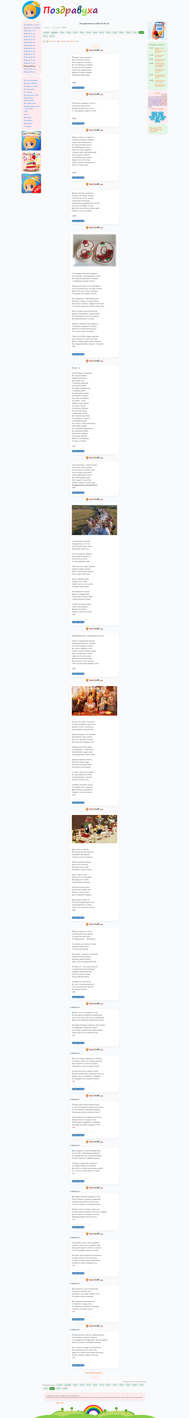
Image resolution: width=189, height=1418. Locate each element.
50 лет (108, 32)
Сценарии (27, 126)
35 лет (89, 32)
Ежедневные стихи (31, 95)
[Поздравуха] (31, 9)
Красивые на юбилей (32, 28)
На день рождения (31, 80)
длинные (64, 41)
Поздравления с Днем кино (159, 55)
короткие (73, 41)
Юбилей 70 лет (29, 60)
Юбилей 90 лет (29, 72)
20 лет (69, 32)
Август (157, 93)
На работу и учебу (31, 86)
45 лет (102, 32)
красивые (55, 32)
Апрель (163, 117)
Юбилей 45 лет (29, 48)
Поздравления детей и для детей (31, 107)
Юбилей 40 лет (29, 45)
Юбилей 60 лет (29, 57)
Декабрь (154, 115)
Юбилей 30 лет (29, 39)
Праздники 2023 (155, 128)
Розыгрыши (28, 120)
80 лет (141, 32)
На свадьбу (28, 92)
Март (157, 117)
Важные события (30, 83)
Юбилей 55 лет (29, 54)
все (45, 41)
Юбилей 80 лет (30, 66)
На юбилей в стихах (31, 25)
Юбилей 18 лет (29, 31)
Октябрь (154, 112)
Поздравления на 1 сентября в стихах (160, 70)
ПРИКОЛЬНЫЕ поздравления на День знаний (160, 65)
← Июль (153, 109)
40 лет (95, 32)
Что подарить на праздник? (155, 130)
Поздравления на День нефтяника (160, 85)
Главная (46, 27)
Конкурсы (27, 117)
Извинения (28, 123)
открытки (54, 41)
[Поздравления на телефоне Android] (157, 30)
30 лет (82, 32)
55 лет (115, 32)
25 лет (75, 32)
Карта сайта (60, 1403)
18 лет (62, 32)
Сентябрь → (161, 109)
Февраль (152, 117)
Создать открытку (78, 88)
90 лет (52, 36)
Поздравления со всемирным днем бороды (160, 76)
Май (152, 119)
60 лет (122, 32)
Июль (162, 119)
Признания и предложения (29, 99)
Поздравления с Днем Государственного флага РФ (160, 50)
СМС (26, 111)
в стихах (46, 32)
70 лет (128, 32)
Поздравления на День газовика (160, 81)
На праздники (29, 89)
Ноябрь (161, 112)
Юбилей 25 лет (29, 37)
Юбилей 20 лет (29, 34)
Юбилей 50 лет (29, 51)
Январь (161, 115)
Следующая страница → (94, 1373)
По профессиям (30, 103)
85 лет (46, 36)
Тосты (26, 114)
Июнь (157, 119)
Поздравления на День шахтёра (160, 60)
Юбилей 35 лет (29, 42)
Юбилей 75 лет (29, 63)
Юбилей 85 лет (29, 69)
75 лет (135, 32)
